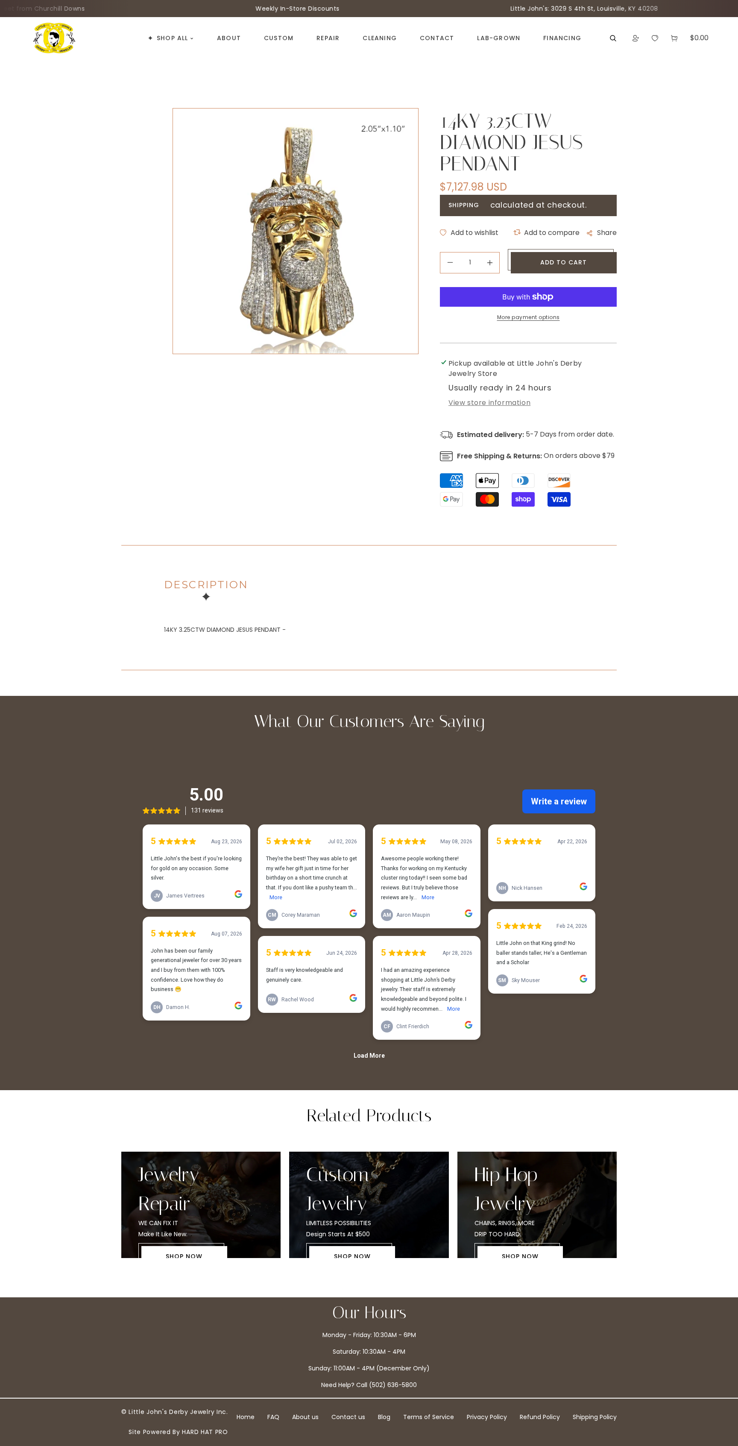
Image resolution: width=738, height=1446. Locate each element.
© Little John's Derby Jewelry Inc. (174, 1412)
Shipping (463, 205)
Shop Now (184, 1256)
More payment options (528, 317)
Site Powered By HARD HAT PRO (178, 1432)
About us (305, 1417)
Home (246, 1417)
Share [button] (607, 233)
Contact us (348, 1417)
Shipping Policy (595, 1417)
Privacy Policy (487, 1417)
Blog (384, 1417)
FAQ (273, 1417)
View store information (489, 403)
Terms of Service (428, 1417)
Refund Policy (540, 1417)
